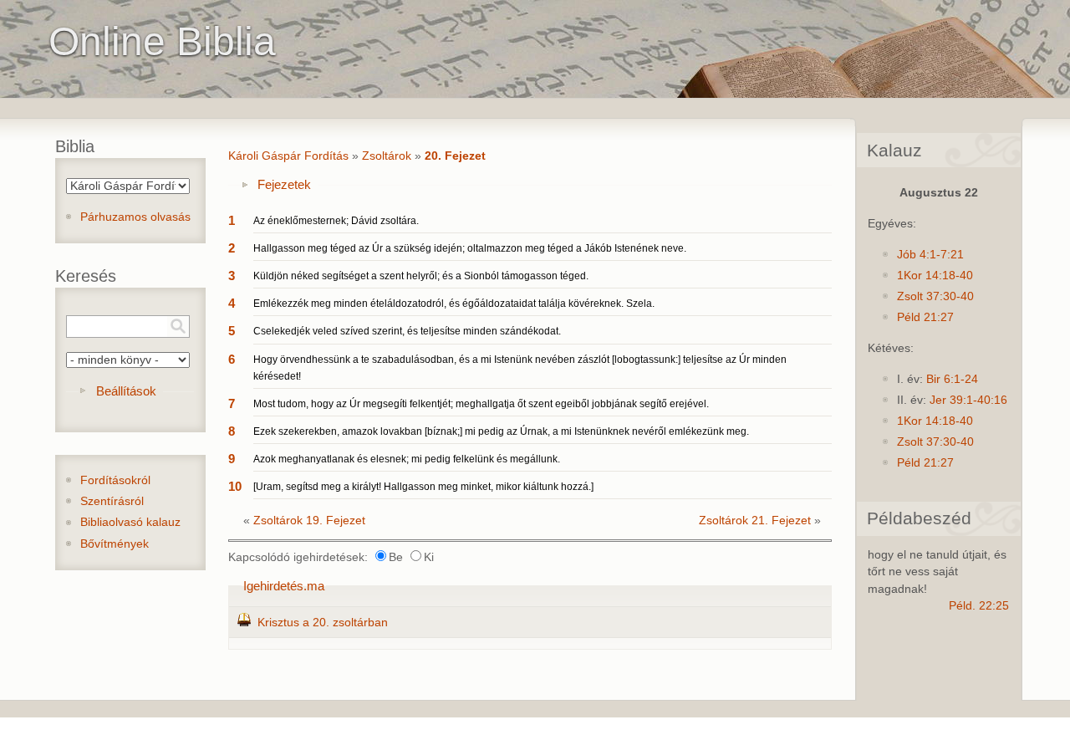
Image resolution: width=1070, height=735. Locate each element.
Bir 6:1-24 (952, 379)
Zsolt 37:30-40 (935, 296)
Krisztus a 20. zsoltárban (322, 622)
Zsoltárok (386, 156)
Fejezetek (284, 184)
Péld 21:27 (925, 317)
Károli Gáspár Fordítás (288, 156)
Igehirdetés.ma (283, 586)
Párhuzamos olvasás (135, 217)
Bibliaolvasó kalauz (130, 522)
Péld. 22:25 (979, 606)
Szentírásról (112, 501)
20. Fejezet (455, 156)
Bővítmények (114, 544)
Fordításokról (115, 480)
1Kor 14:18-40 (935, 275)
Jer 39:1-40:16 (968, 400)
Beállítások (126, 391)
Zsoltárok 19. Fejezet (309, 520)
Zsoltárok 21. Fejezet (755, 520)
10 (235, 486)
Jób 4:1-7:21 (930, 254)
